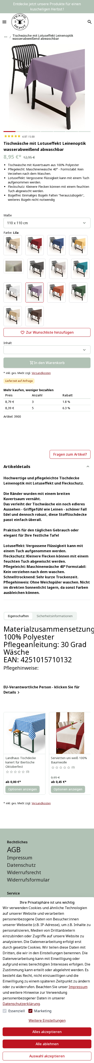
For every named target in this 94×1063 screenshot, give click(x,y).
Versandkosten (41, 373)
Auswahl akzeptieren (47, 1056)
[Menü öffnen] (4, 22)
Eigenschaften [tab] (18, 616)
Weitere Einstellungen (47, 1020)
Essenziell (16, 1011)
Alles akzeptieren (47, 1031)
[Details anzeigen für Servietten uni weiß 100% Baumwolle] (70, 733)
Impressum (78, 986)
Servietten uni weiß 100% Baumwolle (69, 760)
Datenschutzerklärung (21, 1003)
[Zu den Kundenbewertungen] (47, 136)
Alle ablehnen (47, 1044)
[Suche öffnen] (89, 22)
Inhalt (7, 343)
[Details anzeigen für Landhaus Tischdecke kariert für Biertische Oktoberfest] (25, 733)
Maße (7, 215)
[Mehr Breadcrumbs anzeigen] (5, 37)
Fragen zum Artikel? (70, 454)
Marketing (42, 1011)
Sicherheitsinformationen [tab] (55, 616)
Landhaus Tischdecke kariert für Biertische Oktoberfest (20, 762)
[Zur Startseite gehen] (19, 22)
